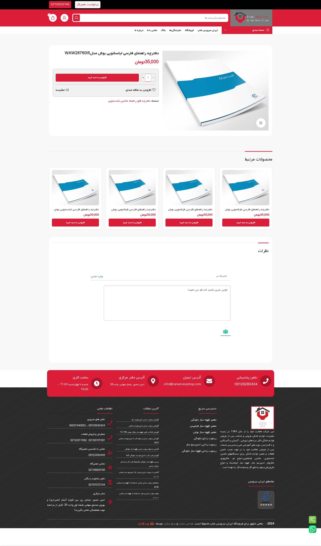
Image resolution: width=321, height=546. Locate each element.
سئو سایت (169, 523)
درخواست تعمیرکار (88, 4)
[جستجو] (76, 17)
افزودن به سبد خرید (97, 77)
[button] (245, 222)
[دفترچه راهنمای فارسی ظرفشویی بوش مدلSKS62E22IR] (245, 187)
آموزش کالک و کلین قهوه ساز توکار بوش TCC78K (139, 432)
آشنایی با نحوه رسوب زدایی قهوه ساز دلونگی (142, 449)
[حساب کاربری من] (64, 18)
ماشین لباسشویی (118, 101)
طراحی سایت (186, 523)
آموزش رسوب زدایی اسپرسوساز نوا (145, 419)
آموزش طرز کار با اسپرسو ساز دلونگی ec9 (142, 455)
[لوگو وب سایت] (251, 18)
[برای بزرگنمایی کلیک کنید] (261, 123)
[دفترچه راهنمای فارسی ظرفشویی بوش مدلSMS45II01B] (132, 187)
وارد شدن (97, 276)
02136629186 (60, 4)
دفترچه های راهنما (139, 101)
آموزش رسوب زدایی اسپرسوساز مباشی (144, 426)
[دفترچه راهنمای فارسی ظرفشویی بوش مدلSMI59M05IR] (189, 187)
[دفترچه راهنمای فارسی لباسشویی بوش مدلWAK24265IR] (75, 187)
